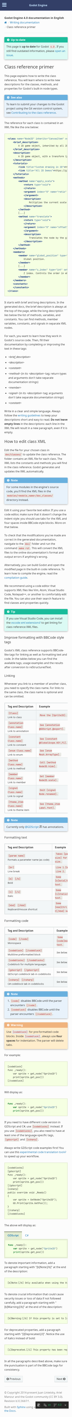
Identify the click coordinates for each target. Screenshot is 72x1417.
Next (60, 1379)
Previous (15, 1379)
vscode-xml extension (25, 623)
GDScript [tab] (13, 1235)
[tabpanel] (36, 1248)
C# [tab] (26, 1235)
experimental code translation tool (42, 1152)
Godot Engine (38, 5)
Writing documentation (25, 22)
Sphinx (21, 1407)
